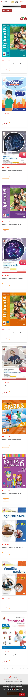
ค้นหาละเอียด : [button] (6, 10)
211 (24, 668)
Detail (5, 69)
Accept (22, 694)
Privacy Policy (19, 691)
